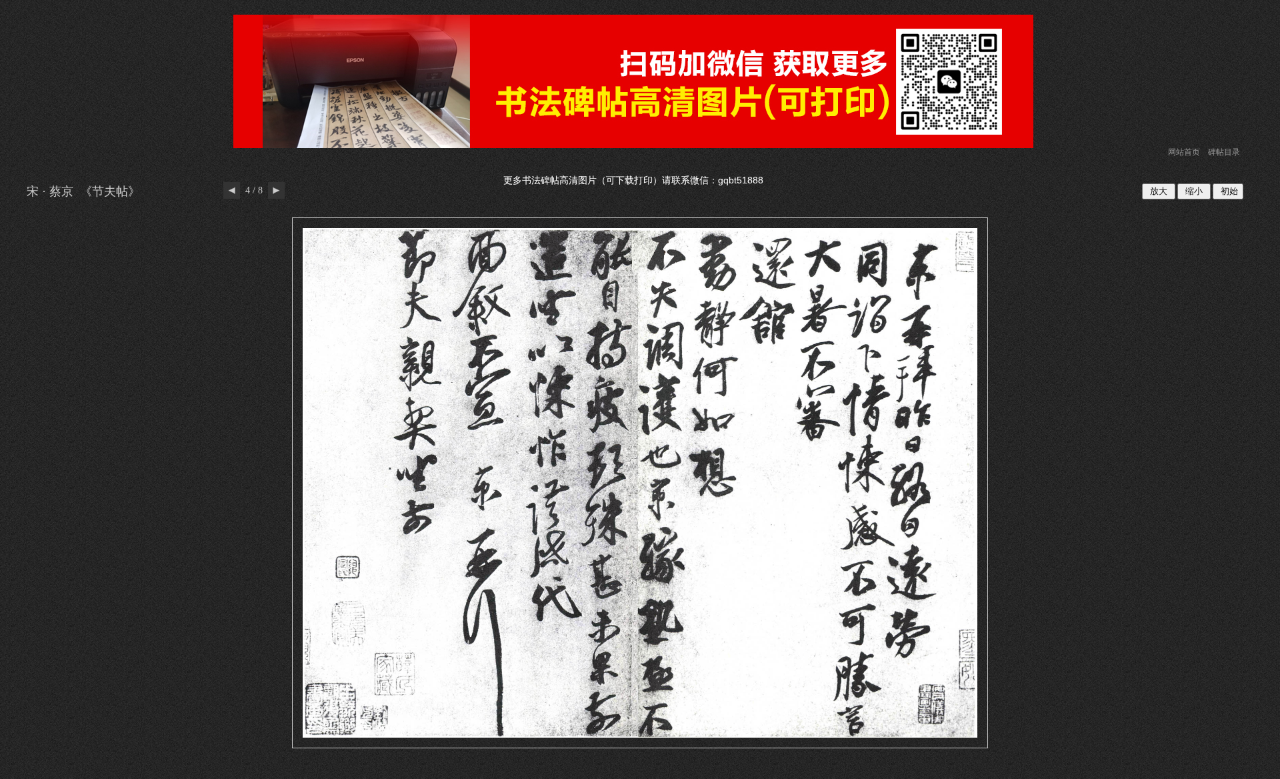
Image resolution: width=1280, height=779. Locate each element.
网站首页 (1184, 152)
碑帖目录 (1224, 152)
